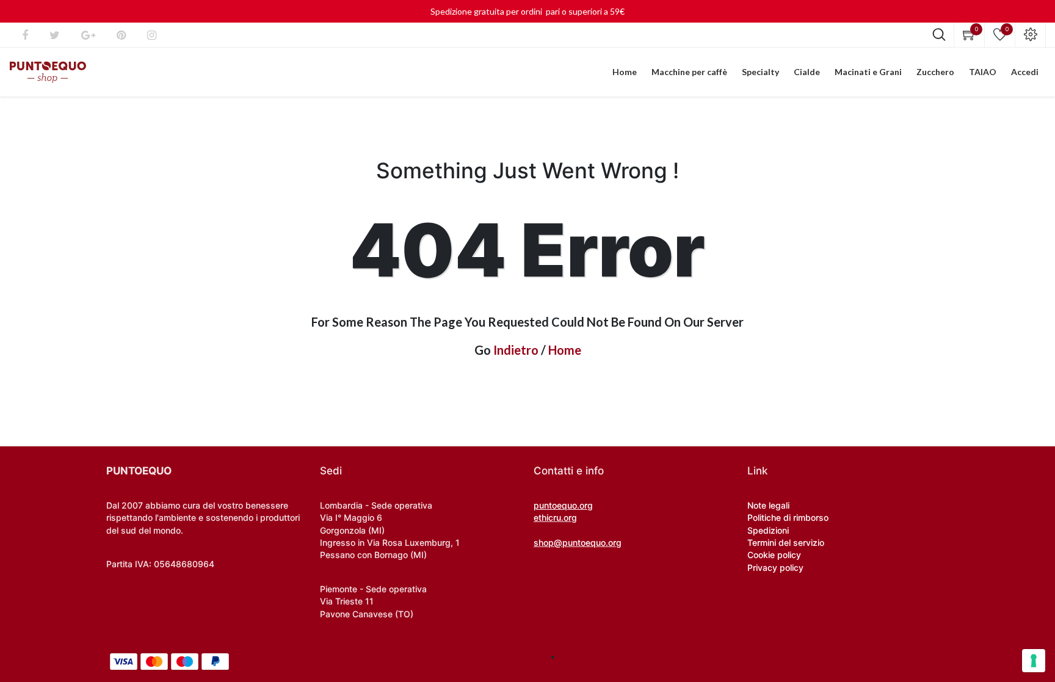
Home (564, 350)
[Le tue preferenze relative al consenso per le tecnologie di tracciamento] (1033, 660)
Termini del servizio (785, 542)
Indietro (515, 350)
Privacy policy (775, 567)
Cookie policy (774, 555)
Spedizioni (768, 530)
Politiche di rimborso (787, 517)
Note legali (768, 505)
